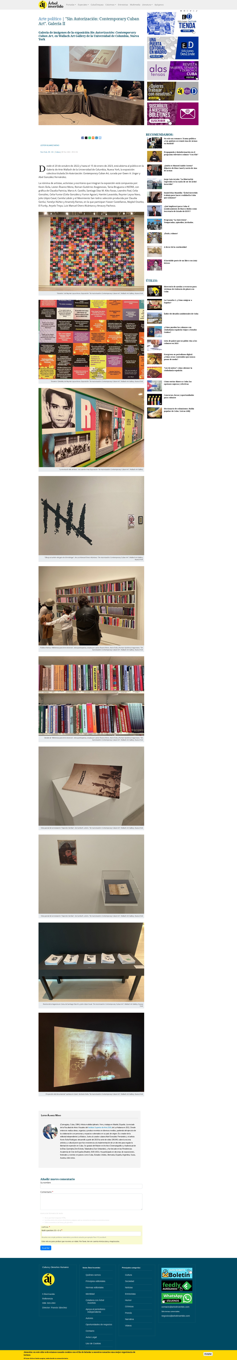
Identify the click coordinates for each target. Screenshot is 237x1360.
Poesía (128, 1313)
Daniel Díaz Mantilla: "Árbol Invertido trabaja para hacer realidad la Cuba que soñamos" (181, 195)
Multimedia (135, 4)
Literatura (146, 4)
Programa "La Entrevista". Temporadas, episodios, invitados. (179, 221)
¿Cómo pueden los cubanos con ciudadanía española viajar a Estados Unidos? (180, 329)
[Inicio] (51, 5)
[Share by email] (93, 138)
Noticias (129, 1287)
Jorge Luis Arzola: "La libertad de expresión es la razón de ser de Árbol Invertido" (180, 181)
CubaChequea (97, 4)
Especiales (82, 4)
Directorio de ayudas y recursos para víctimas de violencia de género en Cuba (180, 289)
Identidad (90, 1294)
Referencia (47, 1298)
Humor (128, 1300)
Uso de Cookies (93, 1343)
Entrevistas (123, 4)
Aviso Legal (91, 1337)
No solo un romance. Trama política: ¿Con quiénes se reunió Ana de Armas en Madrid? (180, 140)
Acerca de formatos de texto (51, 1213)
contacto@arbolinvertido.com (175, 1307)
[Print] (100, 138)
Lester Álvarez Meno (49, 145)
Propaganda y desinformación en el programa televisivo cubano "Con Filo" (181, 153)
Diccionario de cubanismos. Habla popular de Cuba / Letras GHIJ (179, 409)
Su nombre (45, 1182)
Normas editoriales (95, 1287)
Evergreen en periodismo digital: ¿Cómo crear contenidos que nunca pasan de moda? (179, 356)
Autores (89, 1318)
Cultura (57, 152)
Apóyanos (159, 4)
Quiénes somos (93, 1275)
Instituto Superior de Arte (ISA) (100, 1127)
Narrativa (129, 1319)
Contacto (90, 1331)
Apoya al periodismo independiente (95, 1310)
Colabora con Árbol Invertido (95, 1301)
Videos (128, 1325)
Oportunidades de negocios (99, 1324)
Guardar (46, 1248)
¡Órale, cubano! (171, 233)
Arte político (50, 18)
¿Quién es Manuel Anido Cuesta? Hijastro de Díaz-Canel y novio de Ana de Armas (180, 168)
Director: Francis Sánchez (54, 1307)
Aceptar (208, 1354)
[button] (182, 10)
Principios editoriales (95, 1281)
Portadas (70, 4)
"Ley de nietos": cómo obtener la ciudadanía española (178, 369)
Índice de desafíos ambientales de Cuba (181, 314)
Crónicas (129, 1306)
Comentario (46, 1192)
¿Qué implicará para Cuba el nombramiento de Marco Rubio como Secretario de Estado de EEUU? (180, 208)
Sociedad (129, 1281)
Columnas (110, 4)
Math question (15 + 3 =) (51, 1230)
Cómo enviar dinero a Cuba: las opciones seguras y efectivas (178, 382)
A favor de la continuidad (175, 247)
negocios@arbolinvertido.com (175, 1316)
